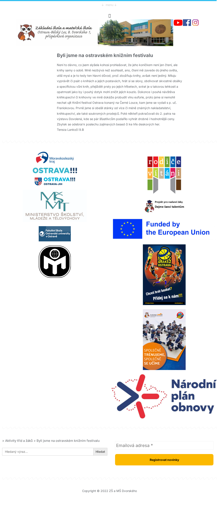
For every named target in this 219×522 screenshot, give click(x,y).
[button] (109, 16)
